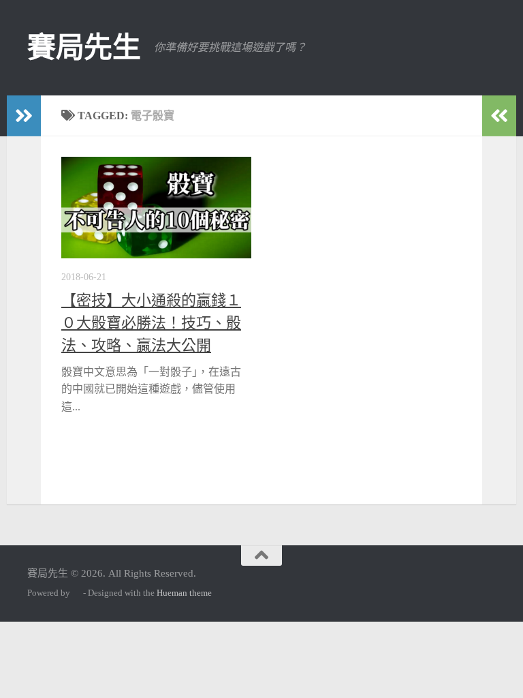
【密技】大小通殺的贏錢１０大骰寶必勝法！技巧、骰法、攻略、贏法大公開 (151, 323)
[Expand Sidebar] (24, 115)
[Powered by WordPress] (76, 592)
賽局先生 (83, 47)
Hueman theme (184, 593)
